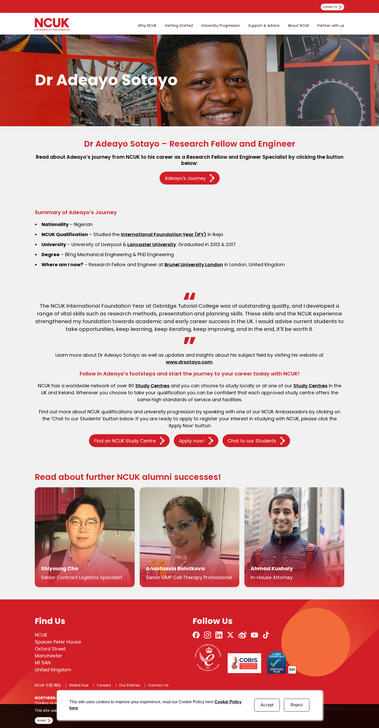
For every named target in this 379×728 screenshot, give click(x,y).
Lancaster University (151, 244)
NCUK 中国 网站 (48, 685)
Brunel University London (193, 264)
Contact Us (158, 685)
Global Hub (78, 685)
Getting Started (179, 25)
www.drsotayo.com (189, 362)
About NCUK (298, 25)
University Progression (220, 25)
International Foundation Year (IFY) (163, 234)
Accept (267, 705)
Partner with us (330, 25)
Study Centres (152, 385)
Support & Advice (263, 25)
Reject (296, 705)
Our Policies (129, 685)
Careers (104, 685)
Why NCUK (147, 25)
